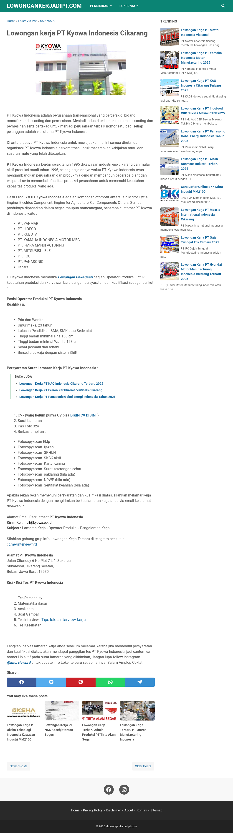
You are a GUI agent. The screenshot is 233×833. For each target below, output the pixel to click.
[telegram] (140, 682)
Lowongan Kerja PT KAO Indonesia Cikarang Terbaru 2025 (61, 383)
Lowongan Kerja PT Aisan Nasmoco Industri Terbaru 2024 (199, 163)
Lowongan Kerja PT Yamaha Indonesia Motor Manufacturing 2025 (201, 57)
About (128, 810)
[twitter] (51, 682)
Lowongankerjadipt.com (44, 5)
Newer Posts (19, 766)
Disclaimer (113, 810)
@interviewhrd (18, 662)
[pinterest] (81, 682)
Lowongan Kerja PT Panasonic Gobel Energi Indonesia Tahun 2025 (67, 397)
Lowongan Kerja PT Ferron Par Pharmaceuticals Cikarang (60, 390)
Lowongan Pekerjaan (75, 277)
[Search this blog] (223, 6)
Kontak (142, 810)
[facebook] (21, 682)
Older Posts (143, 766)
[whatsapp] (110, 682)
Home (75, 810)
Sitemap (156, 810)
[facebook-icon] (109, 790)
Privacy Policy (93, 810)
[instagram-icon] (124, 790)
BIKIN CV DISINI (83, 415)
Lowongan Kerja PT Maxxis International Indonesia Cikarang (200, 214)
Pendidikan (99, 6)
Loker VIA (127, 6)
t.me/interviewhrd (23, 544)
